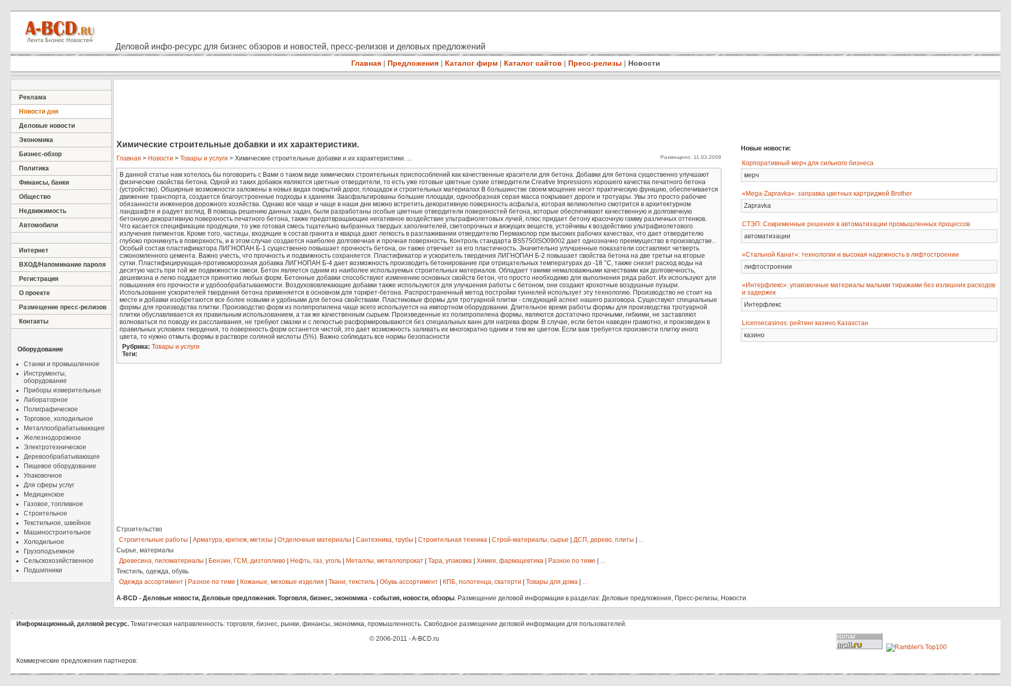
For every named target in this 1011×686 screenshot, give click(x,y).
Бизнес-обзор (40, 154)
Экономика (36, 140)
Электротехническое (55, 447)
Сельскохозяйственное (59, 560)
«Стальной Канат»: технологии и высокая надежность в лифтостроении (850, 254)
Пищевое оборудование (60, 466)
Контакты (33, 321)
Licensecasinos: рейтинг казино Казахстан (805, 323)
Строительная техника (452, 539)
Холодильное (44, 542)
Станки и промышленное (62, 364)
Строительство (139, 529)
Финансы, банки (44, 182)
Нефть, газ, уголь (315, 560)
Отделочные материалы (314, 539)
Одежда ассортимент (151, 582)
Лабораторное (46, 399)
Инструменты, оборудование (45, 377)
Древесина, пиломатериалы (161, 560)
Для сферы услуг (49, 485)
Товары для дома (552, 582)
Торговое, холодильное (58, 418)
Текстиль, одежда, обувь (152, 571)
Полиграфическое (51, 409)
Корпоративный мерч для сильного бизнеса (808, 163)
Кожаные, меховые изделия (282, 582)
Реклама (32, 97)
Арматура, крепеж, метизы (233, 539)
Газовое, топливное (53, 504)
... (641, 539)
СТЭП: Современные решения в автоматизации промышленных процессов (856, 224)
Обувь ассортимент (409, 582)
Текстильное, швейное (57, 523)
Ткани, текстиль (352, 582)
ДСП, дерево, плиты (603, 539)
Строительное (45, 513)
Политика (34, 168)
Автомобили (38, 225)
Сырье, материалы (145, 550)
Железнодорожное (52, 437)
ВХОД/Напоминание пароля (62, 264)
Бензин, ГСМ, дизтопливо (247, 560)
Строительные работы (153, 539)
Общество (35, 196)
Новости (644, 63)
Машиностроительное (57, 532)
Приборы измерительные (62, 390)
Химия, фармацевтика (510, 560)
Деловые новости (47, 125)
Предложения (413, 63)
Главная (366, 63)
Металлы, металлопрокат (384, 560)
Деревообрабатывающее (62, 456)
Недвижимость (42, 211)
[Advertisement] (305, 110)
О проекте (34, 293)
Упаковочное (43, 475)
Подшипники (43, 570)
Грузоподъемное (49, 551)
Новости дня (38, 111)
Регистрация (38, 279)
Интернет (33, 250)
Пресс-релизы (595, 63)
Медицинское (44, 494)
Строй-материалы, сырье (530, 539)
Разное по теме (572, 560)
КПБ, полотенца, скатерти (482, 582)
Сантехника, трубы (384, 539)
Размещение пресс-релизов (62, 307)
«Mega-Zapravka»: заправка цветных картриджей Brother (827, 193)
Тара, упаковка (450, 560)
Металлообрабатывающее (64, 428)
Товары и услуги (204, 158)
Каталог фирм (471, 63)
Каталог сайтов (533, 63)
